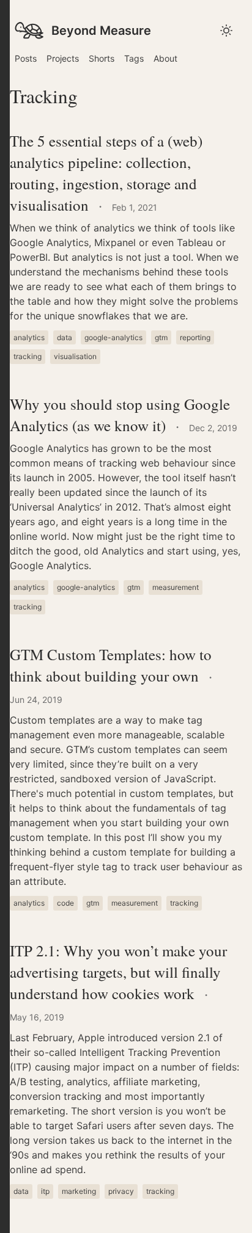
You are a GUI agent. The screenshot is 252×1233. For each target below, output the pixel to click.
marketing (79, 1191)
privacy (121, 1191)
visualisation (75, 356)
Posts (26, 58)
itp (45, 1191)
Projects (62, 58)
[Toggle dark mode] (226, 31)
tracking (27, 356)
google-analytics (113, 337)
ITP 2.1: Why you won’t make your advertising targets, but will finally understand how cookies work (118, 971)
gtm (161, 337)
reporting (195, 337)
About (165, 58)
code (65, 902)
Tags (134, 58)
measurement (175, 587)
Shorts (101, 58)
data (64, 337)
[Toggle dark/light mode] (5, 616)
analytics (29, 337)
